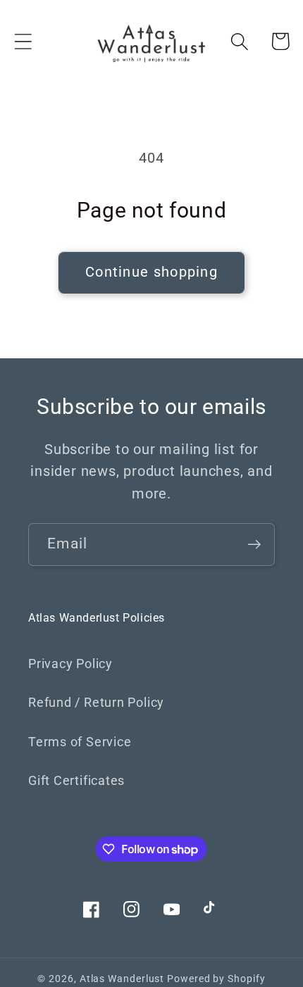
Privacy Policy (70, 663)
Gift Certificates (76, 780)
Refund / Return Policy (96, 702)
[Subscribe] (254, 544)
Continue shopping (151, 272)
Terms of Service (79, 741)
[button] (23, 41)
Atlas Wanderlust (122, 978)
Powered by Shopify (216, 978)
